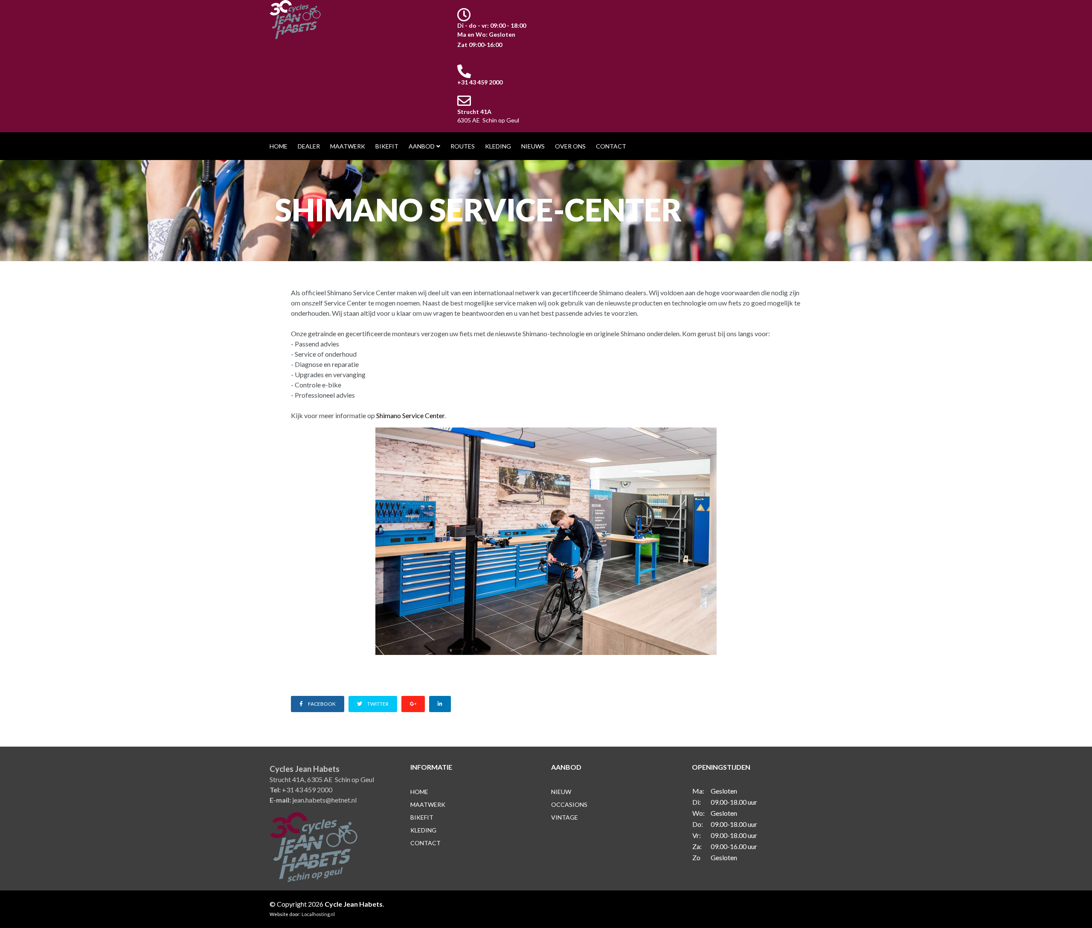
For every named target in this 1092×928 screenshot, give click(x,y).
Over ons (570, 146)
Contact (611, 146)
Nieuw (561, 791)
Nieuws (533, 146)
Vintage (564, 817)
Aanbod (422, 146)
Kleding (498, 146)
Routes (462, 146)
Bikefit (386, 146)
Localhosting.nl (318, 914)
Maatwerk (347, 146)
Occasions (569, 804)
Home (279, 146)
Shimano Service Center (410, 415)
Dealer (309, 146)
